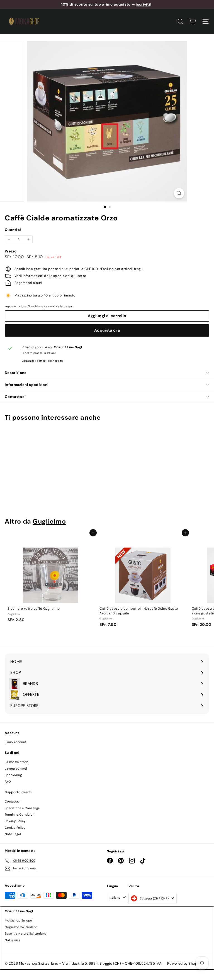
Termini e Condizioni (20, 814)
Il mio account (15, 742)
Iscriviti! (143, 4)
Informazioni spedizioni (26, 384)
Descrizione (16, 372)
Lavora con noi (16, 768)
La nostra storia (17, 762)
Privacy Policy (15, 821)
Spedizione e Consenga (22, 808)
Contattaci (15, 396)
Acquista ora (107, 330)
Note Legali (13, 834)
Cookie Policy (15, 828)
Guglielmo (49, 521)
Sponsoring (13, 775)
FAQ (8, 782)
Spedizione (35, 306)
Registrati (108, 934)
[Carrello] (192, 21)
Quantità (13, 229)
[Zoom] (179, 193)
